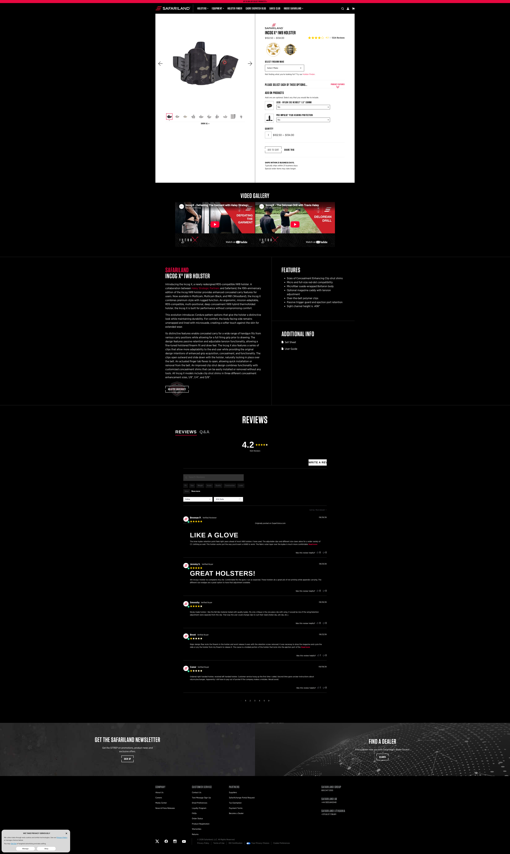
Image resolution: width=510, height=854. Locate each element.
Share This (289, 149)
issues (209, 485)
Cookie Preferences (281, 843)
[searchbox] (213, 477)
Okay (46, 849)
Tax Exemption (235, 803)
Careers (158, 797)
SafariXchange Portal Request (242, 797)
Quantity (269, 128)
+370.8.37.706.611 (328, 814)
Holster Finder (235, 8)
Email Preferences (199, 803)
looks (241, 485)
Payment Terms (235, 808)
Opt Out (13, 844)
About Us (159, 792)
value (187, 491)
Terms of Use (218, 843)
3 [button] (254, 701)
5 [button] (264, 701)
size (192, 485)
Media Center (161, 803)
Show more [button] (195, 491)
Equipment (217, 8)
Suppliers (233, 792)
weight (200, 485)
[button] (160, 63)
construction (230, 485)
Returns (195, 834)
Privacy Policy (62, 837)
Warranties (196, 829)
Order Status (197, 818)
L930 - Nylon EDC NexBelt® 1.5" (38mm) (294, 102)
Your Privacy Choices (260, 843)
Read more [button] (313, 544)
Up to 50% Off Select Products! (254, 2)
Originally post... (292, 523)
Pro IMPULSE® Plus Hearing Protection (294, 115)
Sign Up (127, 758)
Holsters (202, 8)
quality (218, 485)
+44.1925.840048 (328, 802)
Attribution (187, 523)
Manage (25, 849)
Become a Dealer (236, 813)
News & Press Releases (165, 808)
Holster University (177, 389)
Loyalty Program (199, 808)
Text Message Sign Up (201, 797)
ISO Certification (235, 843)
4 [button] (259, 701)
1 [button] (245, 701)
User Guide (291, 348)
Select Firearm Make (274, 61)
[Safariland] (172, 8)
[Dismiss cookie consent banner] (66, 833)
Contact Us (196, 792)
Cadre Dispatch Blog (256, 8)
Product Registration (200, 824)
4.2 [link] (327, 37)
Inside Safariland (292, 8)
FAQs (194, 813)
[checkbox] (228, 499)
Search (382, 757)
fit (186, 485)
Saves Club (274, 8)
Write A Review (318, 462)
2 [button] (250, 701)
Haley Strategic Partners (205, 288)
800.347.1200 (327, 790)
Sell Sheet (290, 342)
